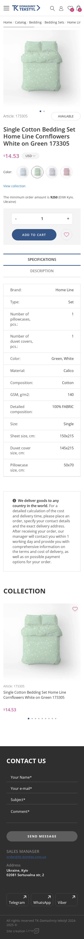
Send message (42, 836)
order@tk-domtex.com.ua (26, 856)
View (24, 673)
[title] (26, 8)
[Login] (61, 8)
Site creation (15, 931)
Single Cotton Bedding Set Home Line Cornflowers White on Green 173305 (34, 695)
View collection (14, 186)
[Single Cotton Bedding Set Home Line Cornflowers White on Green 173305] (42, 68)
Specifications (42, 259)
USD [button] (29, 156)
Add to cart (34, 235)
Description (42, 270)
